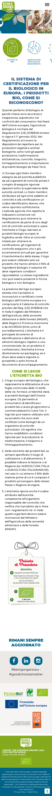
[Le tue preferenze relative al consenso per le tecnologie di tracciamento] (47, 791)
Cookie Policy (32, 792)
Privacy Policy (20, 792)
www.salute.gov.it (26, 789)
